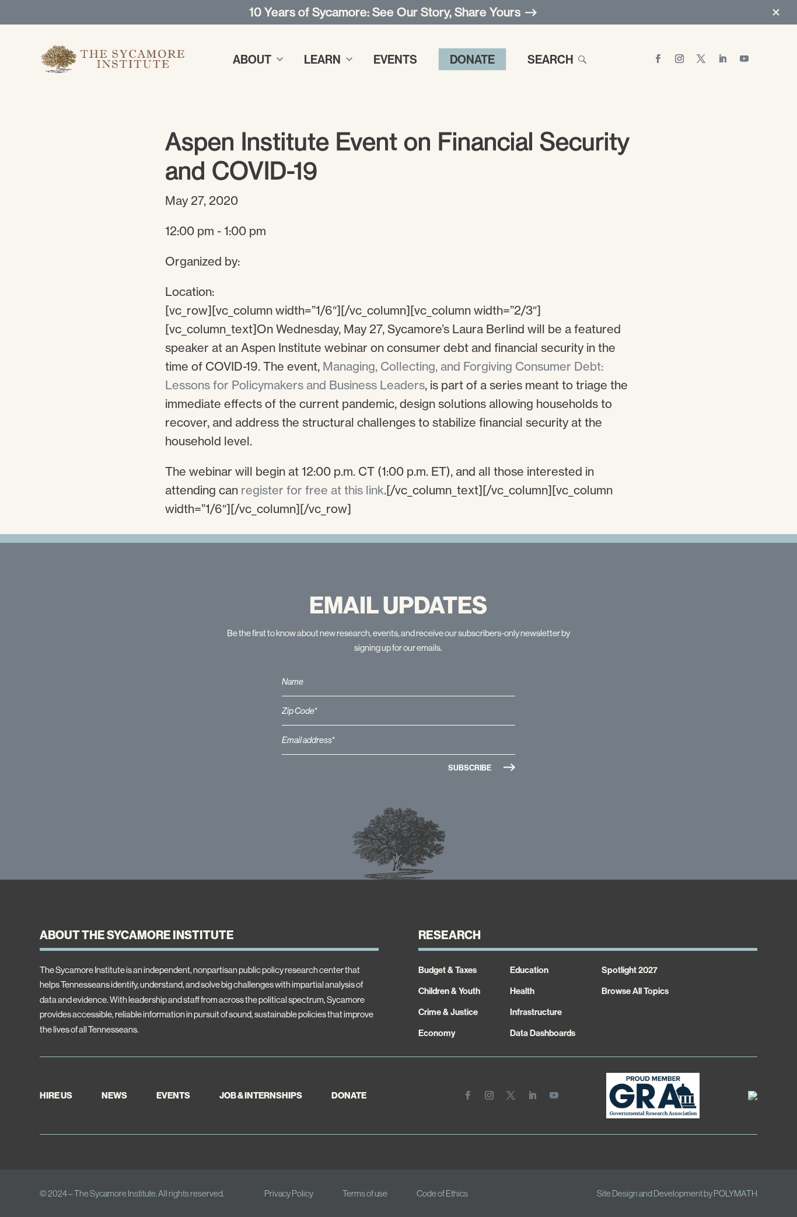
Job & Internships (260, 1095)
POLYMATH (735, 1193)
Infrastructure (536, 1011)
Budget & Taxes (447, 969)
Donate (472, 59)
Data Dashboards (542, 1032)
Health (522, 990)
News (114, 1095)
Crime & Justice (448, 1011)
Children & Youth (449, 990)
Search (550, 59)
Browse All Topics (635, 990)
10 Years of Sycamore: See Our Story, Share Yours (384, 12)
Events (395, 59)
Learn (322, 59)
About (252, 59)
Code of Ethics (442, 1193)
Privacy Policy (288, 1193)
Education (529, 969)
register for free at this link (312, 490)
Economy (436, 1032)
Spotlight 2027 (630, 969)
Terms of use (364, 1193)
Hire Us (56, 1095)
